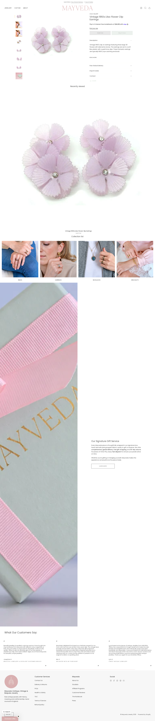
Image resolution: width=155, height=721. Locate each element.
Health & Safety (40, 693)
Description (94, 40)
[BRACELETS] (135, 259)
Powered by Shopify (144, 714)
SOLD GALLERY (94, 14)
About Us (75, 680)
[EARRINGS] (58, 259)
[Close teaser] (18, 716)
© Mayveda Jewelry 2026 (128, 714)
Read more (93, 57)
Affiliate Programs (78, 688)
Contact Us (39, 680)
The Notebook (77, 697)
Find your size (94, 28)
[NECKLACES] (96, 259)
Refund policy (39, 705)
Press (74, 701)
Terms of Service (40, 701)
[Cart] (149, 8)
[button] (8, 8)
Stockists (75, 684)
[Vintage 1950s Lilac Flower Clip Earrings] (19, 16)
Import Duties (89, 2)
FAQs (36, 688)
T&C (36, 697)
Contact (93, 76)
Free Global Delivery (77, 2)
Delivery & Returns (41, 684)
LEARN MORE (103, 466)
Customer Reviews (78, 693)
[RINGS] (20, 259)
